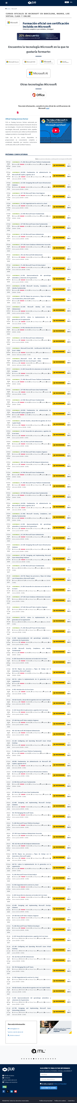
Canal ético (71, 1101)
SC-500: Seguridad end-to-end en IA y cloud (34, 203)
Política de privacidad (45, 1101)
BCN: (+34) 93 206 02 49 (16, 1032)
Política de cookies (60, 1101)
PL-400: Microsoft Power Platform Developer (26, 823)
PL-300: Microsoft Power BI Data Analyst (33, 265)
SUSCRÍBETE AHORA (48, 1088)
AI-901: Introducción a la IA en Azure (31, 327)
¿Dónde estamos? (14, 1035)
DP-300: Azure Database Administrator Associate (36, 244)
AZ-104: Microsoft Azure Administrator (32, 234)
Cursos (8, 8)
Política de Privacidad (60, 1084)
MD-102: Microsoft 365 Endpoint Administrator (35, 462)
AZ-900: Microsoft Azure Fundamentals (32, 214)
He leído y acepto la (53, 1084)
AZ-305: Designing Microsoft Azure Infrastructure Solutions (30, 772)
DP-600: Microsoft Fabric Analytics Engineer (34, 452)
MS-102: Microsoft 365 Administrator (32, 255)
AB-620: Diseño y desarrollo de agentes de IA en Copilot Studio (31, 700)
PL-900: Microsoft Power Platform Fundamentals (35, 162)
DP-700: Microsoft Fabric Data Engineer (33, 193)
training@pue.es (14, 1029)
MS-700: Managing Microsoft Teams (22, 813)
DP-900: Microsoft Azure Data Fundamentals (34, 224)
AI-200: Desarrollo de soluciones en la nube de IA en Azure (29, 659)
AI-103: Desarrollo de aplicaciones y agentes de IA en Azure (30, 710)
